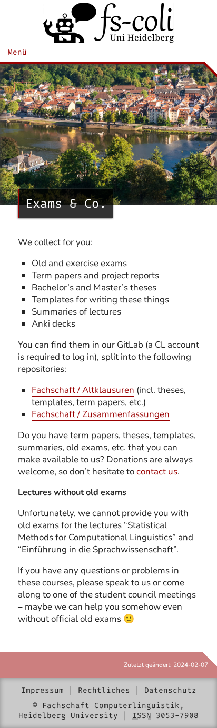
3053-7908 (177, 716)
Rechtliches (104, 690)
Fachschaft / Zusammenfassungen (101, 414)
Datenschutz (170, 690)
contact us (156, 472)
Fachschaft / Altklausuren (83, 390)
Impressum (42, 690)
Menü (17, 52)
